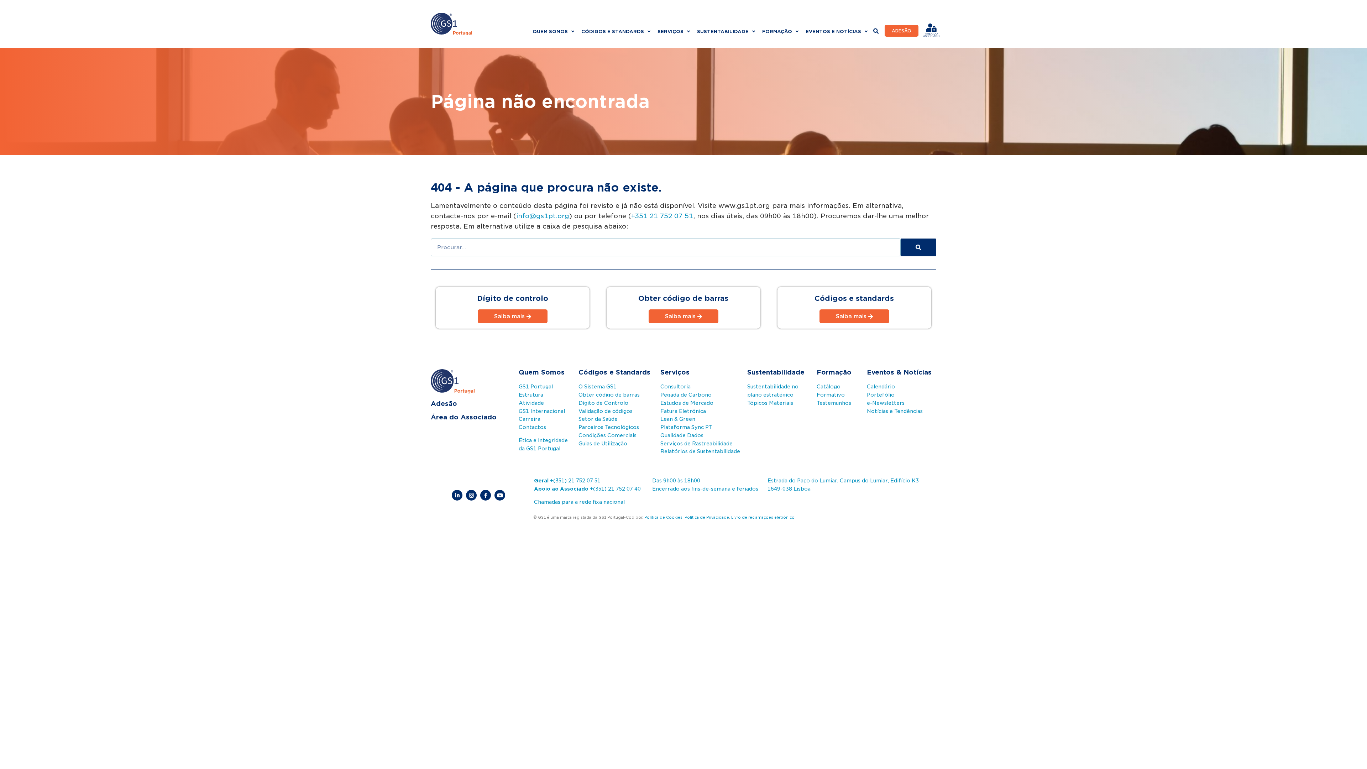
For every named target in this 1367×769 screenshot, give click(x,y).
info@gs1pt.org (542, 216)
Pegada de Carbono (686, 395)
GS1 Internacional (542, 411)
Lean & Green (677, 419)
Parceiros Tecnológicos (608, 427)
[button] (876, 31)
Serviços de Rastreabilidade (696, 443)
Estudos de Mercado (686, 403)
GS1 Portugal (536, 386)
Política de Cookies (663, 517)
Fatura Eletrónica (683, 411)
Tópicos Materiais (770, 403)
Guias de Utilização (602, 443)
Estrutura (531, 395)
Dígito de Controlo (603, 403)
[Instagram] (471, 495)
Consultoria (675, 386)
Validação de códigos (605, 411)
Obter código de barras (609, 395)
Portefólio (881, 395)
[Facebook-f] (485, 495)
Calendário (881, 386)
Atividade (531, 403)
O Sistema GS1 (597, 386)
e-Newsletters (886, 403)
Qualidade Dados (681, 435)
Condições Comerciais (607, 435)
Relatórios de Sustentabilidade (700, 451)
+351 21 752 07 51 (662, 216)
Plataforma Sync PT (686, 427)
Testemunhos (834, 403)
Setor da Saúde (598, 419)
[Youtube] (499, 495)
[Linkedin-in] (457, 495)
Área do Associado (464, 417)
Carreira (529, 419)
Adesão (444, 403)
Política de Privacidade (707, 517)
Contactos (532, 427)
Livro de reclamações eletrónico (763, 517)
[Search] (918, 247)
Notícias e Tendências (895, 411)
